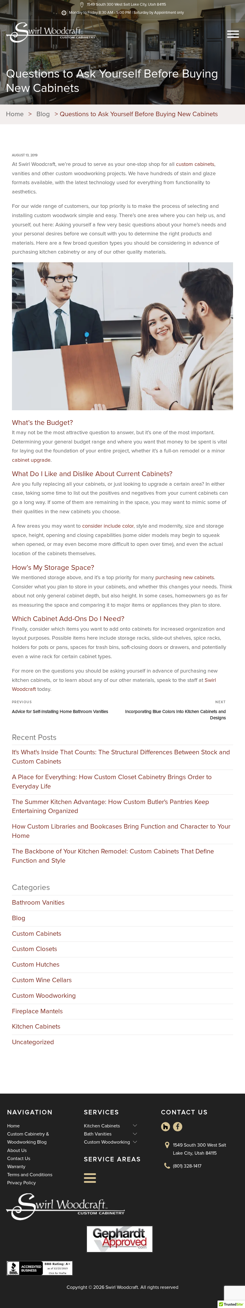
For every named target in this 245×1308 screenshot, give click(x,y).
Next (220, 702)
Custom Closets (34, 949)
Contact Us (18, 1158)
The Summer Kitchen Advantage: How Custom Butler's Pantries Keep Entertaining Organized (110, 807)
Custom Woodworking (44, 996)
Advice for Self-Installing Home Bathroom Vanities (60, 711)
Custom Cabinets (36, 934)
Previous (22, 702)
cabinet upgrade (31, 460)
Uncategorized (33, 1042)
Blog (18, 918)
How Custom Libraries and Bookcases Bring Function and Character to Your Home (121, 831)
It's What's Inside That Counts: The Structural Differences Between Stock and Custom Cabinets (121, 757)
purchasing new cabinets (184, 577)
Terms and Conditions (29, 1174)
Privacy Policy (21, 1182)
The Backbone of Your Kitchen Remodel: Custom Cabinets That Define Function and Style (113, 856)
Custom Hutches (35, 965)
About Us (17, 1150)
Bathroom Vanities (38, 903)
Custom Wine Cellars (42, 980)
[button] (122, 4)
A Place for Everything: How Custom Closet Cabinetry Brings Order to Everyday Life (112, 782)
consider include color (108, 526)
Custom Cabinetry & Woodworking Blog (28, 1138)
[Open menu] (233, 34)
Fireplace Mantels (37, 1011)
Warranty (16, 1166)
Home (13, 1126)
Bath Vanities (110, 1134)
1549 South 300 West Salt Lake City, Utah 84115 (199, 1149)
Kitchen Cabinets (36, 1027)
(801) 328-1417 (187, 1166)
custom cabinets (195, 164)
